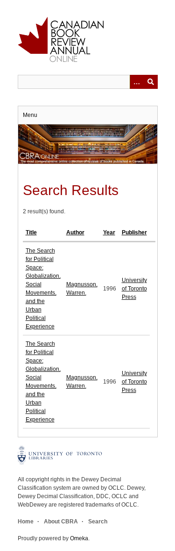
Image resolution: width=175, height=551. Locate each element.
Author (75, 232)
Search (97, 521)
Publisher (134, 232)
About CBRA (61, 521)
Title (31, 232)
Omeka (79, 538)
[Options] (137, 82)
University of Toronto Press (134, 288)
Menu (30, 115)
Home (26, 521)
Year (109, 232)
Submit (151, 82)
